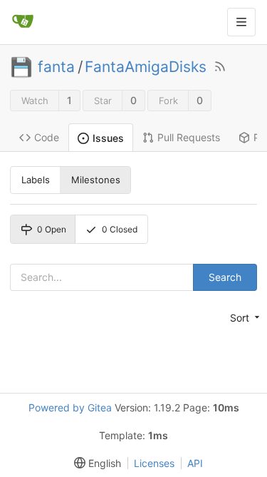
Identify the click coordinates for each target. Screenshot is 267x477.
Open (51, 229)
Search (225, 277)
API (195, 463)
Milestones (95, 179)
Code (46, 137)
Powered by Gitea (70, 407)
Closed (119, 229)
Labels (35, 179)
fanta (56, 67)
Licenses (154, 463)
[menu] (243, 318)
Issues (108, 138)
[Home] (22, 22)
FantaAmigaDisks (145, 67)
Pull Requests (188, 137)
